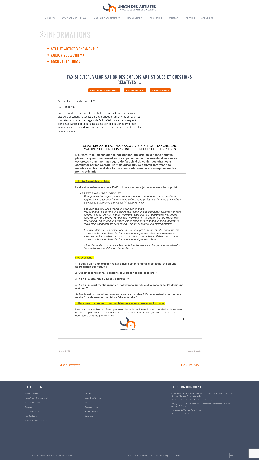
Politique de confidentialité (140, 455)
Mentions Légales (164, 455)
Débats (88, 402)
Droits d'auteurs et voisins (36, 420)
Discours (28, 407)
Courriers (88, 393)
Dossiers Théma (91, 407)
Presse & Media (31, 393)
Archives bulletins (32, 411)
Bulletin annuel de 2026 (181, 414)
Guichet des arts (92, 411)
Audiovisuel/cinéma (68, 55)
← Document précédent (69, 365)
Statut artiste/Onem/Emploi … (37, 398)
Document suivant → (190, 365)
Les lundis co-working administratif (186, 410)
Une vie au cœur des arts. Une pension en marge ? (192, 400)
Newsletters (90, 416)
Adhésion (189, 18)
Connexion (207, 18)
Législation (155, 18)
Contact (173, 18)
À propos (50, 18)
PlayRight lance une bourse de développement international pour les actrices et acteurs (200, 405)
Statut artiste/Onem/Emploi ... (77, 49)
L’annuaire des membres (106, 18)
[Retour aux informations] (43, 34)
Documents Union (65, 61)
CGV (178, 455)
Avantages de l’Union (74, 18)
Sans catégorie (31, 416)
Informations (134, 18)
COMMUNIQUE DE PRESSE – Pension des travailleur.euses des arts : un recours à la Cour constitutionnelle (201, 394)
